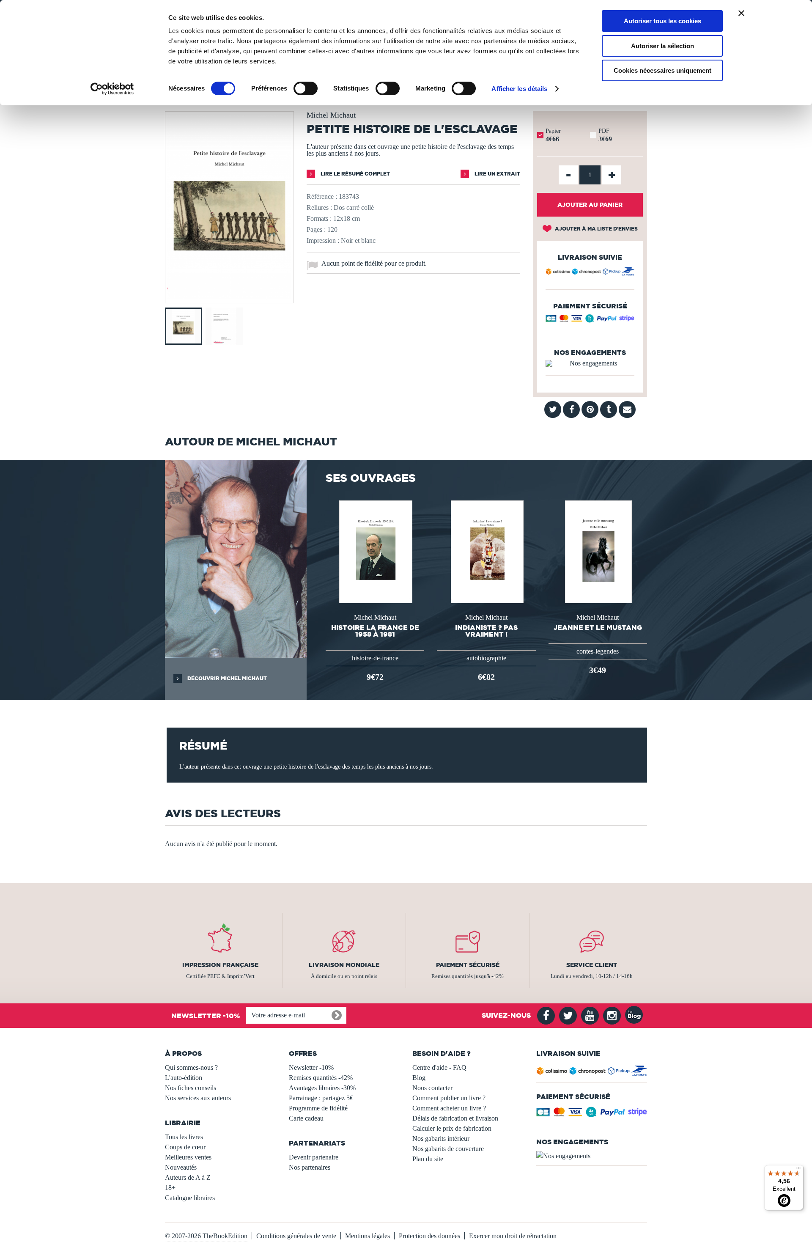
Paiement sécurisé (467, 965)
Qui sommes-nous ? (191, 1067)
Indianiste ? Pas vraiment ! (486, 630)
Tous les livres (184, 1136)
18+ (170, 1187)
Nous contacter (432, 1087)
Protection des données (429, 1235)
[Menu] (798, 1170)
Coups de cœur (185, 1147)
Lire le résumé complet (354, 173)
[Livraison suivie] (590, 273)
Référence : (322, 196)
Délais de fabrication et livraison (455, 1118)
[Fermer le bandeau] (741, 13)
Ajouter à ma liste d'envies (596, 228)
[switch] (306, 88)
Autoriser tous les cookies (662, 21)
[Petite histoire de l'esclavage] (229, 297)
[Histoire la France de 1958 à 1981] (374, 551)
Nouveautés (181, 1167)
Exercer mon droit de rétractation (513, 1235)
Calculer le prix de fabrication (451, 1128)
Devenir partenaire (313, 1157)
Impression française (220, 965)
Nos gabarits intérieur (440, 1138)
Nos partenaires (309, 1167)
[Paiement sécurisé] (590, 320)
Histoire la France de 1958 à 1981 (375, 630)
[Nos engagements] (590, 363)
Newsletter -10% (311, 1067)
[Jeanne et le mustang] (597, 551)
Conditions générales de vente (296, 1235)
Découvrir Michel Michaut (226, 678)
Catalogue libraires (190, 1197)
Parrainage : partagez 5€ (321, 1098)
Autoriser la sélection (662, 45)
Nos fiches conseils (190, 1087)
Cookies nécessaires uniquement (662, 70)
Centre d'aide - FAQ (439, 1067)
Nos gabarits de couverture (448, 1148)
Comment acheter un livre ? (449, 1108)
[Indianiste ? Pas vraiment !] (486, 551)
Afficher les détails (519, 88)
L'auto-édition (183, 1077)
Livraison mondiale (344, 965)
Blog (418, 1077)
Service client (591, 965)
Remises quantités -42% (321, 1077)
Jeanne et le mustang (598, 627)
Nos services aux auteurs (198, 1098)
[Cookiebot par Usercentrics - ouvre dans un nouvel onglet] (112, 88)
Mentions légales (367, 1235)
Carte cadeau (306, 1118)
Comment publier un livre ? (449, 1098)
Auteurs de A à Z (188, 1177)
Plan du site (427, 1158)
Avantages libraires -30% (322, 1087)
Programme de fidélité (318, 1108)
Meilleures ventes (188, 1157)
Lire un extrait (496, 173)
